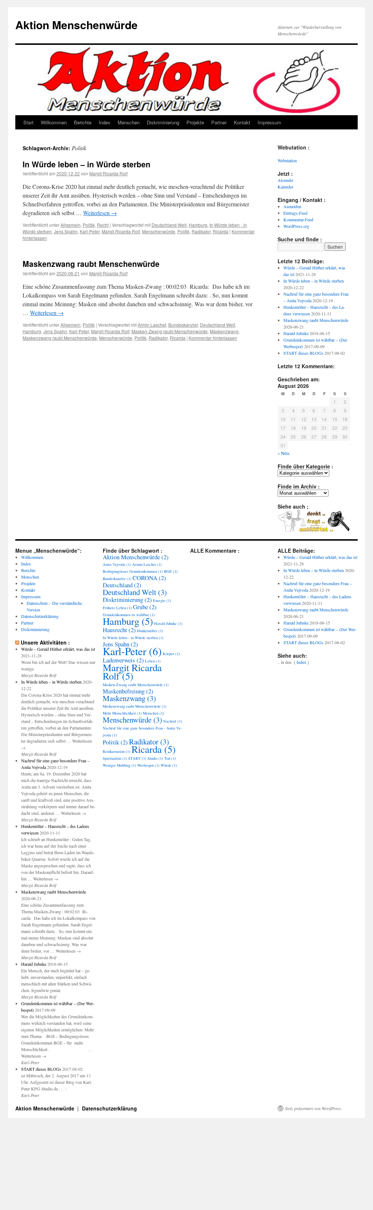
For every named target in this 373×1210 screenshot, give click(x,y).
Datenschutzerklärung (40, 616)
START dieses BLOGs (303, 353)
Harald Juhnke (296, 333)
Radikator (201, 231)
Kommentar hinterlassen (213, 338)
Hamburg (198, 225)
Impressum (269, 122)
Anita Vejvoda (117, 564)
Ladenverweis (123, 660)
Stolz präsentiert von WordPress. (313, 1108)
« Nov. (284, 453)
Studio (155, 758)
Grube (145, 607)
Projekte (195, 122)
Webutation (287, 160)
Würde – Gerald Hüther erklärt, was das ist (58, 649)
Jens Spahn (66, 231)
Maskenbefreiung (128, 691)
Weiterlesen (100, 213)
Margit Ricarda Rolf (108, 173)
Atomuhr (285, 180)
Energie (162, 600)
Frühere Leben (117, 607)
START (137, 758)
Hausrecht (119, 630)
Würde (169, 765)
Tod (170, 758)
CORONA (149, 577)
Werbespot (148, 765)
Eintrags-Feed (295, 213)
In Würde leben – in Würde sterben (86, 164)
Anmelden (292, 206)
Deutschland (122, 585)
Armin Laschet (152, 325)
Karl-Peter (89, 231)
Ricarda (220, 231)
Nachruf (172, 721)
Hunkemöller (150, 630)
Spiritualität (115, 758)
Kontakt (242, 122)
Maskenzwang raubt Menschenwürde (91, 263)
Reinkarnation (116, 751)
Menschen (129, 122)
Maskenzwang (224, 331)
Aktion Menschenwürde (76, 24)
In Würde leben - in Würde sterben (133, 637)
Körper (171, 653)
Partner (219, 122)
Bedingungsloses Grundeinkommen (133, 571)
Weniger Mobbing (119, 765)
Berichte (82, 122)
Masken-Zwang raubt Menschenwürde (169, 331)
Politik (89, 225)
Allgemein (70, 225)
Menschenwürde (158, 231)
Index (104, 122)
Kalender (285, 187)
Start (28, 122)
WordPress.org (296, 226)
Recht (103, 225)
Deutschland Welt (169, 225)
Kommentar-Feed (298, 219)
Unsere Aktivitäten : (45, 642)
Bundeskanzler (183, 325)
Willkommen (54, 122)
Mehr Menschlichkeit (122, 713)
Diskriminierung (163, 122)
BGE (171, 571)
